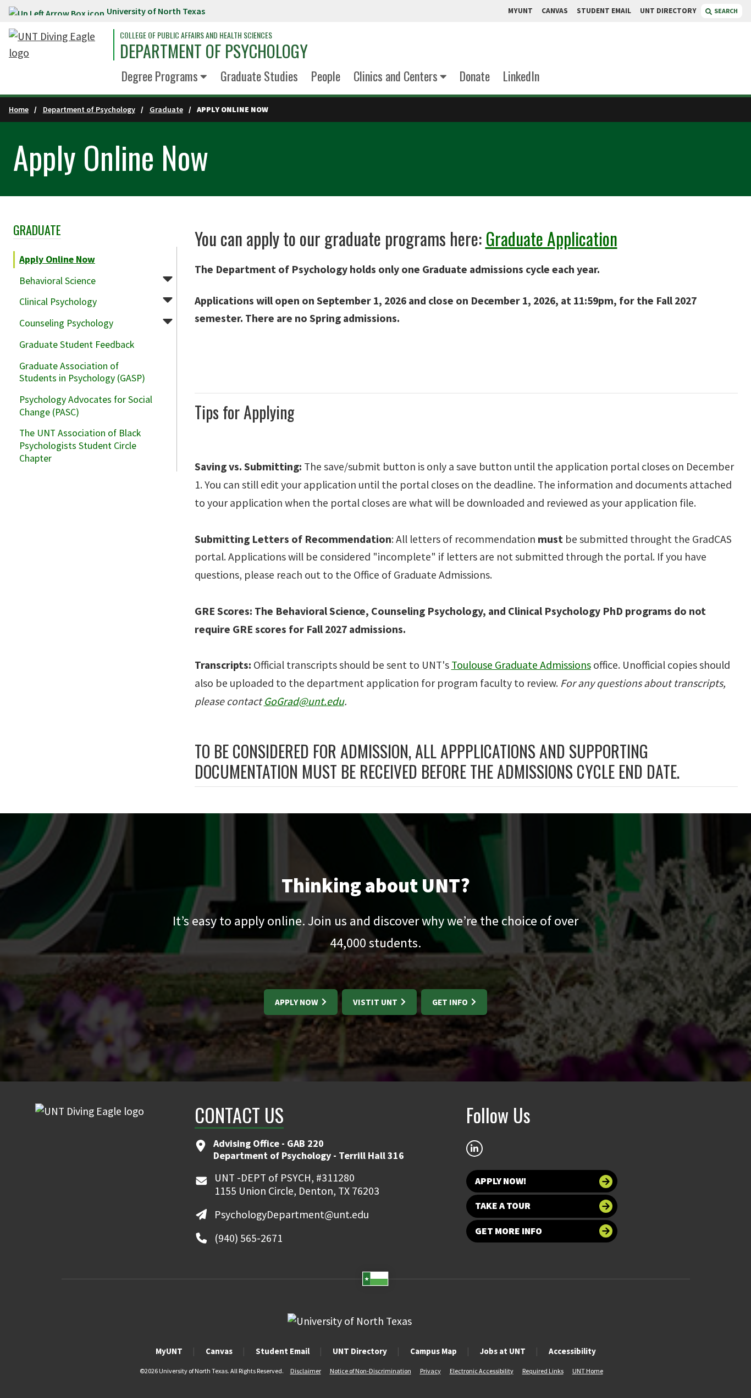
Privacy (430, 1371)
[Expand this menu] (203, 77)
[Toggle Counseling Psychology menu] (167, 321)
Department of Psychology (214, 51)
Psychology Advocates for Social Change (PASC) (85, 405)
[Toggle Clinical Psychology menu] (167, 299)
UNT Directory (360, 1351)
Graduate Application (551, 238)
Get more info (508, 1231)
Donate (475, 75)
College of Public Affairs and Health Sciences (196, 35)
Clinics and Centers (396, 75)
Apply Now (297, 1002)
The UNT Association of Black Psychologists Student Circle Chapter (80, 445)
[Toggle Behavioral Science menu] (167, 278)
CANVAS (555, 10)
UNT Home (587, 1371)
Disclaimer (305, 1371)
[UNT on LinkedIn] (474, 1148)
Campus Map (433, 1351)
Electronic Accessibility (481, 1371)
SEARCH (725, 11)
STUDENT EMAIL (604, 10)
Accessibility (572, 1351)
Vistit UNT (376, 1002)
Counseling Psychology (66, 323)
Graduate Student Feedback (76, 345)
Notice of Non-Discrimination (370, 1371)
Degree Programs (160, 75)
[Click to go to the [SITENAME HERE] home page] (58, 45)
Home (19, 109)
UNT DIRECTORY (668, 10)
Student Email (283, 1351)
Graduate (166, 109)
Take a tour (503, 1206)
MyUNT (169, 1351)
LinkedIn (521, 75)
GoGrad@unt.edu (304, 701)
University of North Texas (156, 10)
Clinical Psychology (58, 302)
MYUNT (520, 10)
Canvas (219, 1351)
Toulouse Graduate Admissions (521, 665)
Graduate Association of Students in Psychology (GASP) (82, 372)
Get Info (451, 1002)
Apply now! (500, 1181)
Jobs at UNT (503, 1351)
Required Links (543, 1371)
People (325, 75)
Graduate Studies (259, 75)
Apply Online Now (57, 259)
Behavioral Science (57, 281)
